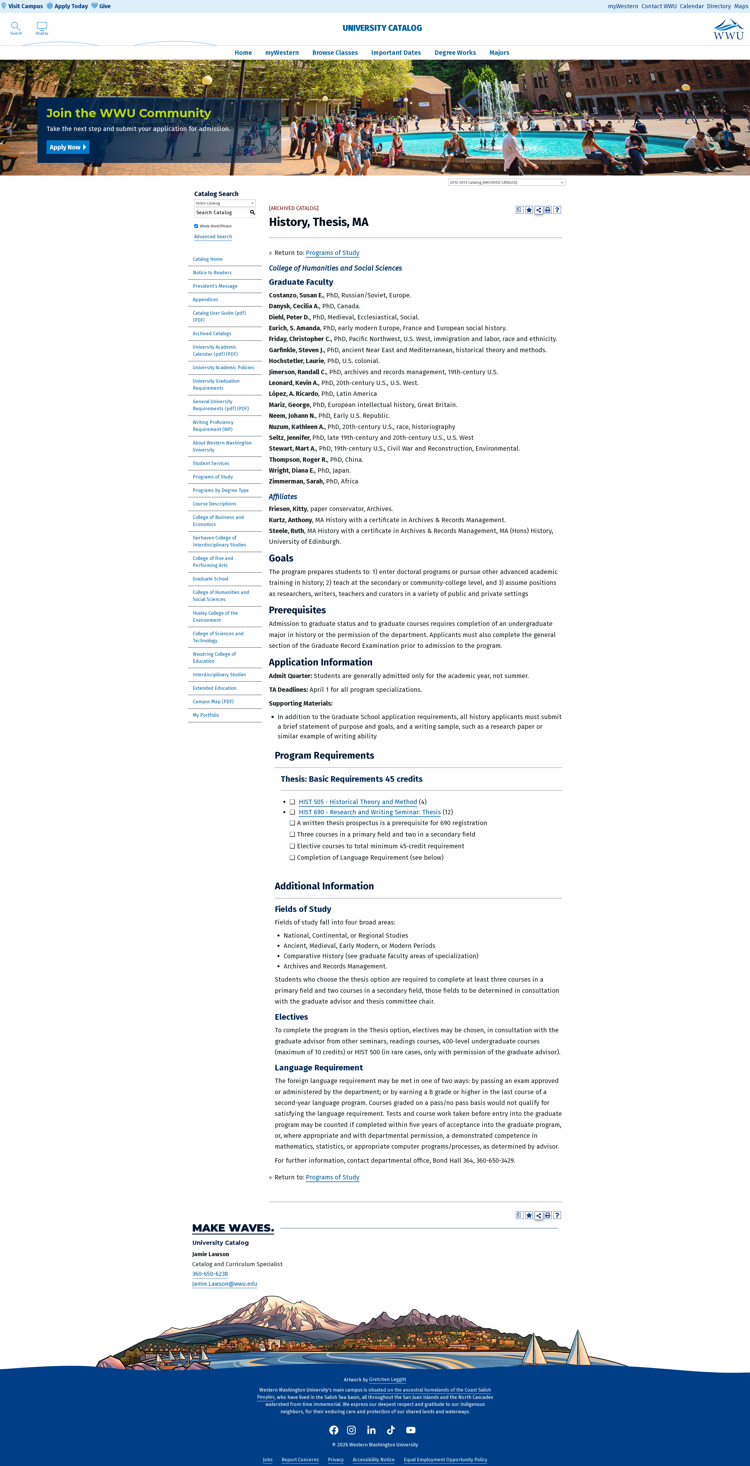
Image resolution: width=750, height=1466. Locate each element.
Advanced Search (213, 237)
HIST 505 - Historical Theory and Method (358, 802)
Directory (719, 6)
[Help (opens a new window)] (557, 210)
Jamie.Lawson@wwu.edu (225, 1283)
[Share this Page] (539, 210)
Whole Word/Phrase (216, 226)
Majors (499, 53)
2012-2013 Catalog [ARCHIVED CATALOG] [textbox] (483, 182)
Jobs (267, 1459)
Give (105, 6)
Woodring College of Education (214, 657)
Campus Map (207, 701)
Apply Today (71, 6)
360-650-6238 (210, 1274)
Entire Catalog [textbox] (208, 203)
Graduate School (210, 579)
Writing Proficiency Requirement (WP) (213, 426)
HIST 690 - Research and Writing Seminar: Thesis (370, 812)
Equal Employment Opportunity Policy (445, 1459)
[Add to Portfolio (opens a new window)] (529, 210)
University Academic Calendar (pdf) (214, 350)
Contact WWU (659, 6)
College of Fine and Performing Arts (213, 562)
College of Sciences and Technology (218, 637)
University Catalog (382, 28)
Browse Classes (335, 53)
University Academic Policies (223, 367)
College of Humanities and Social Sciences (221, 596)
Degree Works (455, 53)
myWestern (623, 6)
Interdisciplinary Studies (219, 674)
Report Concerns (300, 1459)
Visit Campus (25, 6)
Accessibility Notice (374, 1459)
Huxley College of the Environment (215, 616)
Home (243, 53)
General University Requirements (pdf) (214, 405)
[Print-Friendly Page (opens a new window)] (548, 210)
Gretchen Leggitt (387, 1379)
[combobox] (506, 182)
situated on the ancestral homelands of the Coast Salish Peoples (374, 1393)
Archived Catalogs (212, 333)
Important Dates (396, 53)
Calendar (692, 6)
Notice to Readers (212, 272)
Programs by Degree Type (221, 490)
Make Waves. (233, 1228)
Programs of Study (213, 477)
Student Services (211, 463)
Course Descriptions (214, 504)
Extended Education (214, 688)
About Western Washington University (222, 446)
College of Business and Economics (218, 521)
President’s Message (215, 286)
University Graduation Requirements (216, 384)
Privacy (336, 1459)
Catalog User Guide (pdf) (219, 313)
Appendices (205, 299)
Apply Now (65, 147)
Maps (741, 6)
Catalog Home (208, 259)
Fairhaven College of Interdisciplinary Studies (219, 541)
